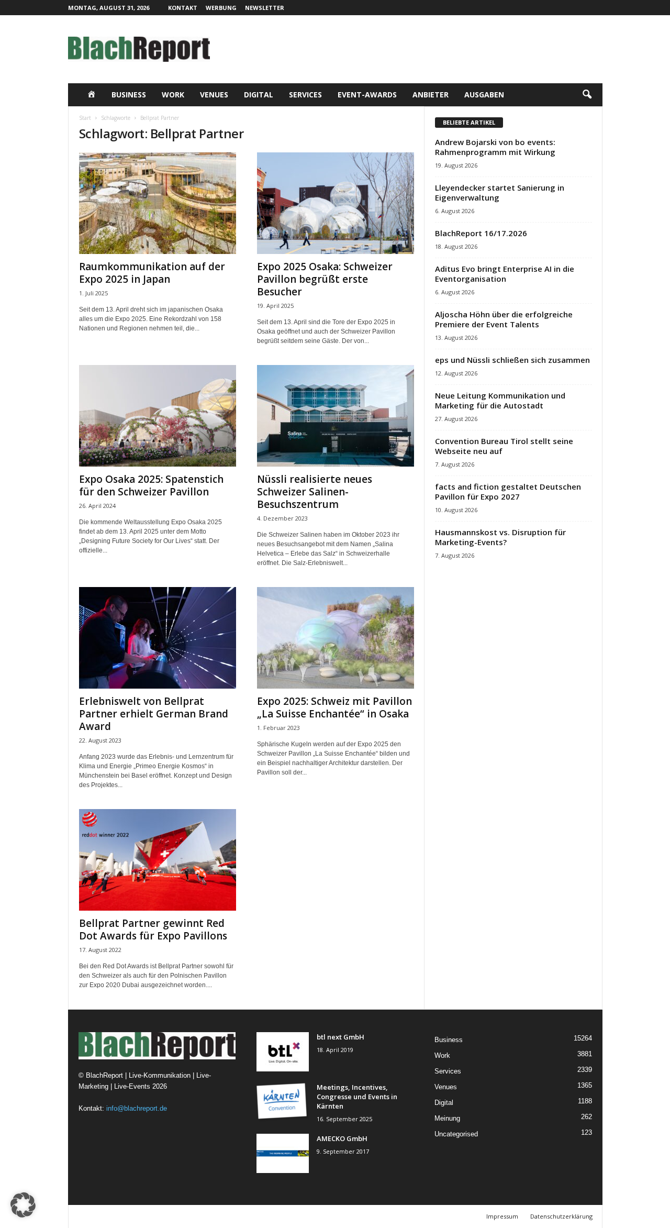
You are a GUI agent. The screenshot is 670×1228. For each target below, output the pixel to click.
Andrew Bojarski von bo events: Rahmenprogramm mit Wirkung (495, 147)
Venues (214, 94)
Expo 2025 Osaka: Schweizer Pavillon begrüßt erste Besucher (325, 279)
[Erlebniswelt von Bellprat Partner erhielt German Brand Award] (157, 638)
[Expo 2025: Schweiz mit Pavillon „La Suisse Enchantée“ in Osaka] (335, 638)
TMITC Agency (170, 1216)
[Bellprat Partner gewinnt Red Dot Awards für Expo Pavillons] (157, 860)
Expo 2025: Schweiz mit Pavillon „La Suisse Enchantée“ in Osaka (334, 707)
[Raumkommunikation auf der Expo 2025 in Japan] (157, 203)
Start (85, 117)
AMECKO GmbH (342, 1138)
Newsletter (264, 8)
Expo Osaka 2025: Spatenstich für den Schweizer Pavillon (151, 485)
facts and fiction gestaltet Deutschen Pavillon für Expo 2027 (508, 491)
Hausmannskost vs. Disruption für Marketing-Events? (500, 537)
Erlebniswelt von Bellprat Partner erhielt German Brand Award (153, 713)
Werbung (221, 8)
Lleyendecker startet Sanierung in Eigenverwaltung (499, 192)
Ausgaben (484, 94)
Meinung (447, 1118)
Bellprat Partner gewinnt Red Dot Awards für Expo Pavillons (153, 929)
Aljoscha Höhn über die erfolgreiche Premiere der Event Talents (504, 319)
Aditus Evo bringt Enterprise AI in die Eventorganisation (504, 273)
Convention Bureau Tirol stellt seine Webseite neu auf (504, 446)
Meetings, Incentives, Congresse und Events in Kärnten (357, 1096)
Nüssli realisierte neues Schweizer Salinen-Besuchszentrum (314, 491)
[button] (586, 94)
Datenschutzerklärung (561, 1216)
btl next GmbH (340, 1037)
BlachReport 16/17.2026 (481, 233)
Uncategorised (456, 1134)
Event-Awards (367, 94)
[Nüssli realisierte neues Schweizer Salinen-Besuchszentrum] (335, 416)
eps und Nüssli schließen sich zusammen (512, 360)
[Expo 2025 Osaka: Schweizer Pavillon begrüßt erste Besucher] (335, 203)
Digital (258, 94)
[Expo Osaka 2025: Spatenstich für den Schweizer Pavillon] (157, 416)
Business (128, 94)
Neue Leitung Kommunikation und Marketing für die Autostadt (500, 400)
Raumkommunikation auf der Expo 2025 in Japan (152, 273)
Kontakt (182, 8)
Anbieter (430, 94)
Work (173, 94)
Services (305, 94)
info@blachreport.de (136, 1108)
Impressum (502, 1216)
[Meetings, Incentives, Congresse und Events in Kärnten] (282, 1102)
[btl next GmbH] (282, 1051)
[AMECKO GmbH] (282, 1153)
